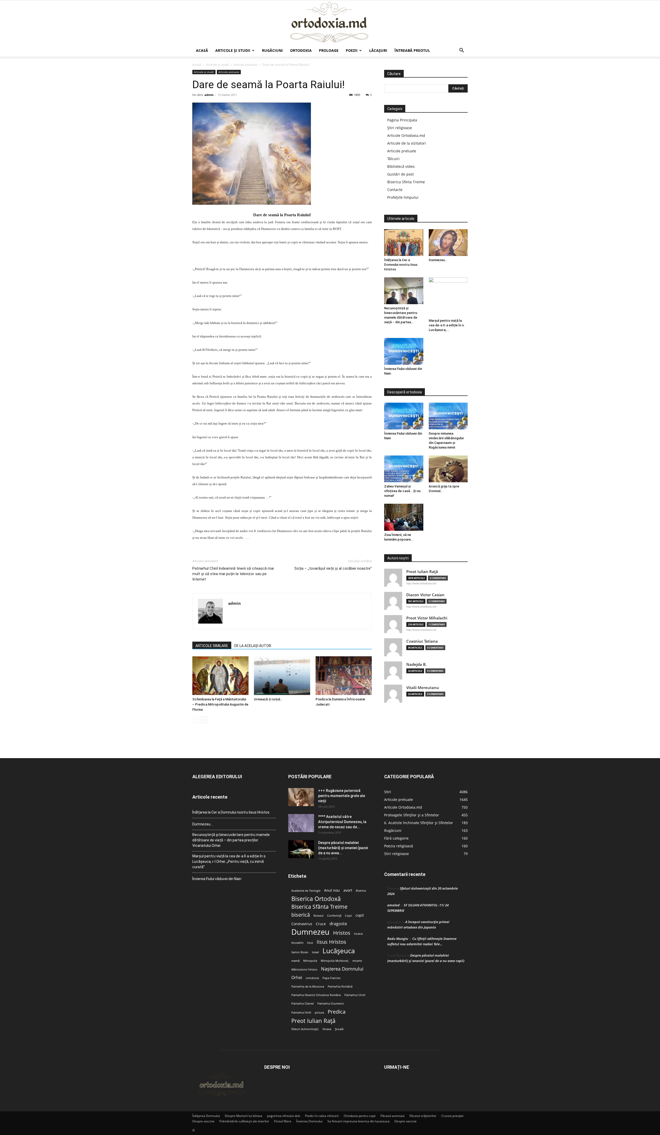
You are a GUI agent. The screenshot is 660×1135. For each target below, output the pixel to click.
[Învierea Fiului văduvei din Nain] (403, 351)
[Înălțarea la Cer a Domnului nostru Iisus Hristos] (403, 242)
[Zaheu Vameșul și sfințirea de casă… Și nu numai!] (403, 468)
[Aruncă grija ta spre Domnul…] (448, 468)
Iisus (310, 943)
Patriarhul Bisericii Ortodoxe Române (316, 995)
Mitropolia (310, 961)
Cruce (321, 924)
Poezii (352, 50)
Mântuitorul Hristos (304, 969)
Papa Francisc (332, 978)
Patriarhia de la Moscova (307, 986)
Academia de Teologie (305, 890)
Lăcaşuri (378, 50)
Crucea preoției (452, 1116)
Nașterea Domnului (342, 969)
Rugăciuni (272, 50)
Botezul (319, 915)
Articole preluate (246, 64)
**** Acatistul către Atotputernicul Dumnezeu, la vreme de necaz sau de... (342, 822)
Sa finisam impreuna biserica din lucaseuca (358, 1121)
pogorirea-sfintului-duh (283, 1116)
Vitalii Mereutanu (422, 687)
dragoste (338, 923)
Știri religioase (399, 127)
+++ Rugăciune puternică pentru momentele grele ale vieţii (341, 796)
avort (347, 890)
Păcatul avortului (393, 1116)
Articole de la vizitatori (406, 143)
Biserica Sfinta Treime (406, 181)
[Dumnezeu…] (448, 242)
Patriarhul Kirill (301, 1012)
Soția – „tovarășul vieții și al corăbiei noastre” (333, 568)
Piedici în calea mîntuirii (322, 1116)
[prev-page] (195, 720)
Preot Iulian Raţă (422, 571)
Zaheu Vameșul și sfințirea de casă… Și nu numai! (402, 491)
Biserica (361, 890)
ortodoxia (312, 978)
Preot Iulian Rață (313, 1020)
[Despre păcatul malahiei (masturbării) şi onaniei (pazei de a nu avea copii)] (301, 849)
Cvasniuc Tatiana (422, 641)
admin (208, 95)
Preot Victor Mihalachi (426, 618)
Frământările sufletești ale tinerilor (244, 1121)
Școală (339, 1029)
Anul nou (332, 890)
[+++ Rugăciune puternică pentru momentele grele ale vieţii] (301, 797)
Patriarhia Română (340, 986)
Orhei (296, 977)
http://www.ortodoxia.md (421, 583)
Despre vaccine (203, 1121)
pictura (319, 1012)
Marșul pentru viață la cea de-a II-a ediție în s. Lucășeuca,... (447, 325)
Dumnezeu (310, 932)
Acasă (202, 50)
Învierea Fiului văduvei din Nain (216, 879)
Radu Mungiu (397, 938)
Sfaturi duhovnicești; (305, 1029)
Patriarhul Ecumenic (330, 1003)
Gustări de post (400, 174)
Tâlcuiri (393, 158)
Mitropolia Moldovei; (335, 961)
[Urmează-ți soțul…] (282, 675)
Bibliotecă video (401, 166)
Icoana (358, 933)
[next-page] (204, 720)
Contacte (394, 189)
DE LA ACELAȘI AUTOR (252, 646)
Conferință (334, 915)
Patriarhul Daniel (302, 1003)
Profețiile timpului (402, 197)
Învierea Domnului (309, 1121)
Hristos (341, 932)
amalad (393, 905)
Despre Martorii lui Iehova (243, 1116)
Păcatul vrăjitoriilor (422, 1116)
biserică (300, 914)
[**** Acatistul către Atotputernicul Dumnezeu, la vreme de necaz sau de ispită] (301, 823)
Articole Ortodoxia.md (406, 135)
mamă (295, 961)
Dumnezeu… (438, 260)
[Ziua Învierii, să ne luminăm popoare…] (403, 517)
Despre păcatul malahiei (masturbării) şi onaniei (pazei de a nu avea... (343, 848)
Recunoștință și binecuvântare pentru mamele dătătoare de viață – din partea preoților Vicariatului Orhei (231, 840)
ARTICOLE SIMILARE (211, 646)
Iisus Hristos (331, 942)
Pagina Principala (402, 120)
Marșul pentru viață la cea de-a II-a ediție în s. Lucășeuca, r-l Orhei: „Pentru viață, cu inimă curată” (229, 861)
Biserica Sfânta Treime (319, 906)
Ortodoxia (301, 50)
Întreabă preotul (412, 50)
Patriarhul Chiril (354, 995)
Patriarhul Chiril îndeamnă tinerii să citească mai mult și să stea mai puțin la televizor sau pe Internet (233, 574)
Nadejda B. (416, 664)
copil (360, 915)
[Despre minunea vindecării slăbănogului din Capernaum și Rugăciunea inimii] (448, 416)
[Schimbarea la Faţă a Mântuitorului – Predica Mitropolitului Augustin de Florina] (220, 675)
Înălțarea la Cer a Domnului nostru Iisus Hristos (400, 264)
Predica (336, 1011)
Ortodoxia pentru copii (360, 1116)
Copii (348, 915)
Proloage (329, 50)
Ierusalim (297, 943)
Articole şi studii (232, 50)
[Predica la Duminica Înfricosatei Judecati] (344, 675)
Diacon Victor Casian (425, 594)
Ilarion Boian (299, 952)
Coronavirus (301, 924)
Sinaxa (327, 1029)
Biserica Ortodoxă (316, 898)
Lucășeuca (339, 951)
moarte (357, 961)
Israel (315, 952)
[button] (461, 50)
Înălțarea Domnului (206, 1116)
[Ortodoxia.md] (330, 22)
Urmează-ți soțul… (268, 699)
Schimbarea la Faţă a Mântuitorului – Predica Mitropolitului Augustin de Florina (220, 704)
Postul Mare (282, 1121)
